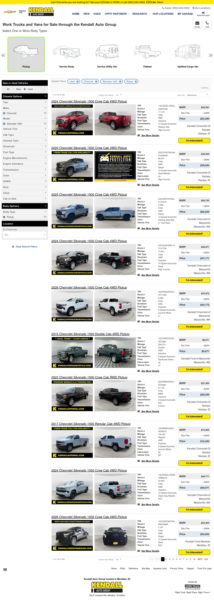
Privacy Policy (176, 568)
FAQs (122, 568)
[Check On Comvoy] (5, 569)
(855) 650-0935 (181, 8)
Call (207, 26)
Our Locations (202, 8)
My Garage (185, 13)
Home (76, 13)
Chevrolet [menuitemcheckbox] (11, 113)
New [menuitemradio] (18, 89)
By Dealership (10, 229)
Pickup (130, 81)
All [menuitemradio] (7, 89)
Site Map (146, 568)
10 (194, 559)
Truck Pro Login (204, 568)
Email (197, 26)
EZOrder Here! (154, 2)
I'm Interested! (194, 140)
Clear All (205, 88)
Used (97, 13)
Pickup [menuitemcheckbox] (10, 216)
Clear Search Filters (26, 246)
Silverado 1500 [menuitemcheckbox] (14, 123)
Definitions (133, 568)
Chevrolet (89, 81)
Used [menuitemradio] (30, 89)
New (87, 13)
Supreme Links (160, 568)
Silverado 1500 (110, 81)
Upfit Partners (116, 13)
